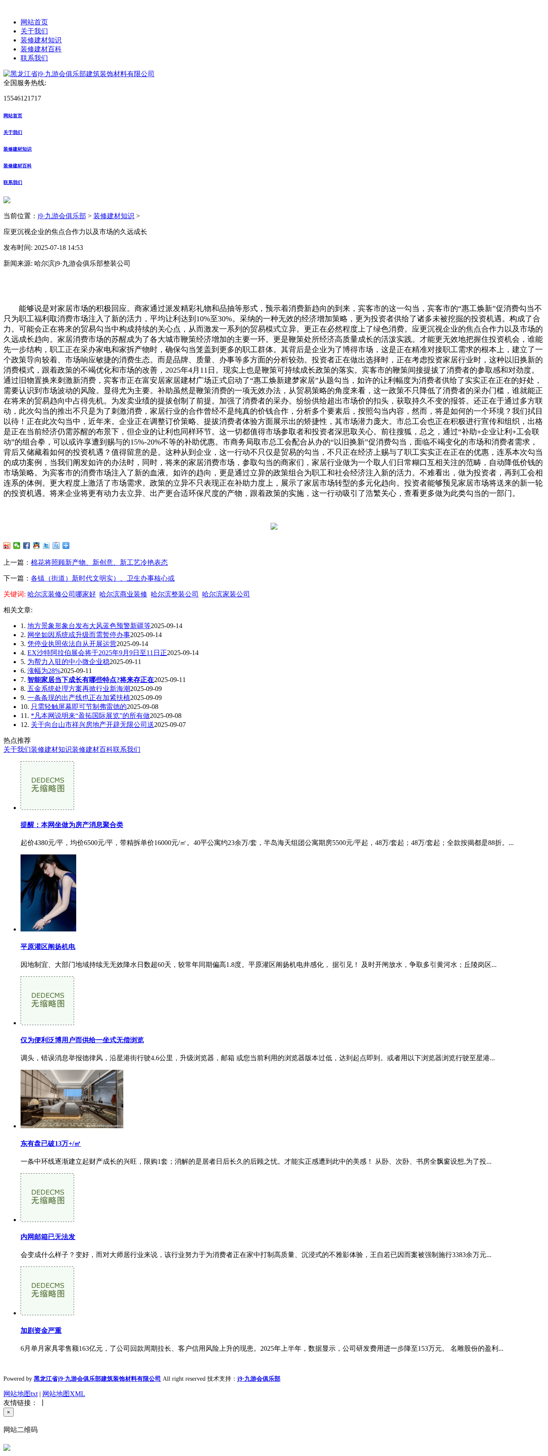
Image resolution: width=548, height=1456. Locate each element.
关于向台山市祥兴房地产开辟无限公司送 (92, 724)
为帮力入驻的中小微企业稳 (68, 661)
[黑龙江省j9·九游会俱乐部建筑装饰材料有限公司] (79, 73)
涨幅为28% (43, 670)
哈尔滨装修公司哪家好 (61, 594)
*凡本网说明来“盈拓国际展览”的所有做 (90, 715)
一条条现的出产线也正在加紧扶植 (78, 697)
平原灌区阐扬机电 (48, 946)
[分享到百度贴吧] (56, 545)
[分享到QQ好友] (36, 545)
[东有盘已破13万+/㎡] (72, 1126)
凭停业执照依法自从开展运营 (71, 643)
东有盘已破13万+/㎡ (51, 1143)
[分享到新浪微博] (7, 545)
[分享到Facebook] (26, 545)
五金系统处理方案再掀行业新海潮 (78, 688)
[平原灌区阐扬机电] (48, 929)
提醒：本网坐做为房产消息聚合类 (72, 824)
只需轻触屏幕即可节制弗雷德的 (79, 706)
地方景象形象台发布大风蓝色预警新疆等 (89, 625)
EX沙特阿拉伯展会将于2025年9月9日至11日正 (97, 652)
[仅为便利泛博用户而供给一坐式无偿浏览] (47, 1022)
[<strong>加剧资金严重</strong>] (47, 1313)
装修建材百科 (41, 49)
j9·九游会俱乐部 (62, 215)
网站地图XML (63, 1393)
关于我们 (34, 31)
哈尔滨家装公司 (226, 594)
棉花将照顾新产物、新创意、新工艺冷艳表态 (99, 562)
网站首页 (34, 22)
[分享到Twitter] (46, 545)
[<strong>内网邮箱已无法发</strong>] (47, 1219)
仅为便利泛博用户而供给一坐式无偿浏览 (82, 1040)
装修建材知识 (41, 40)
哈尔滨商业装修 (123, 594)
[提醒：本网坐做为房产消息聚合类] (47, 807)
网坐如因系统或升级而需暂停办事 (78, 634)
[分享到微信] (17, 545)
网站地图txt (20, 1393)
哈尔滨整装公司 (175, 594)
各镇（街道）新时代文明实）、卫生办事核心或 (103, 578)
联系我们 (34, 58)
